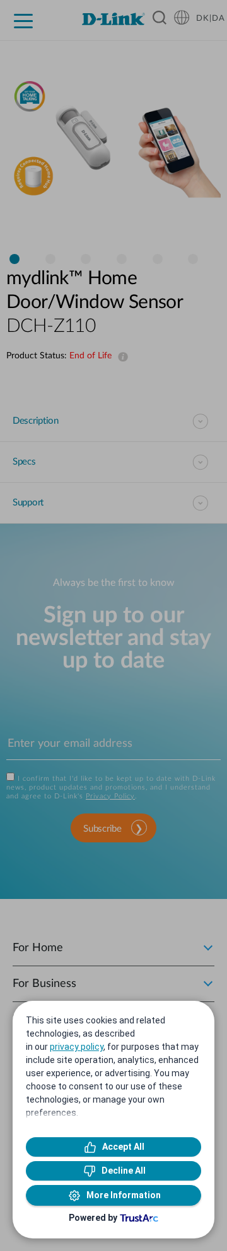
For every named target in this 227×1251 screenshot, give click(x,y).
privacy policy (76, 1047)
